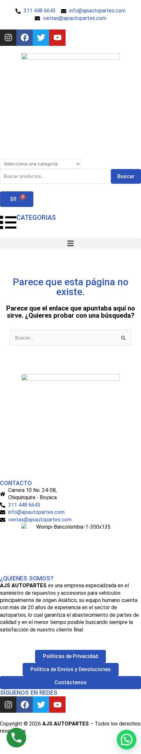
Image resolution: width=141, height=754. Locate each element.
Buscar (125, 176)
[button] (70, 243)
